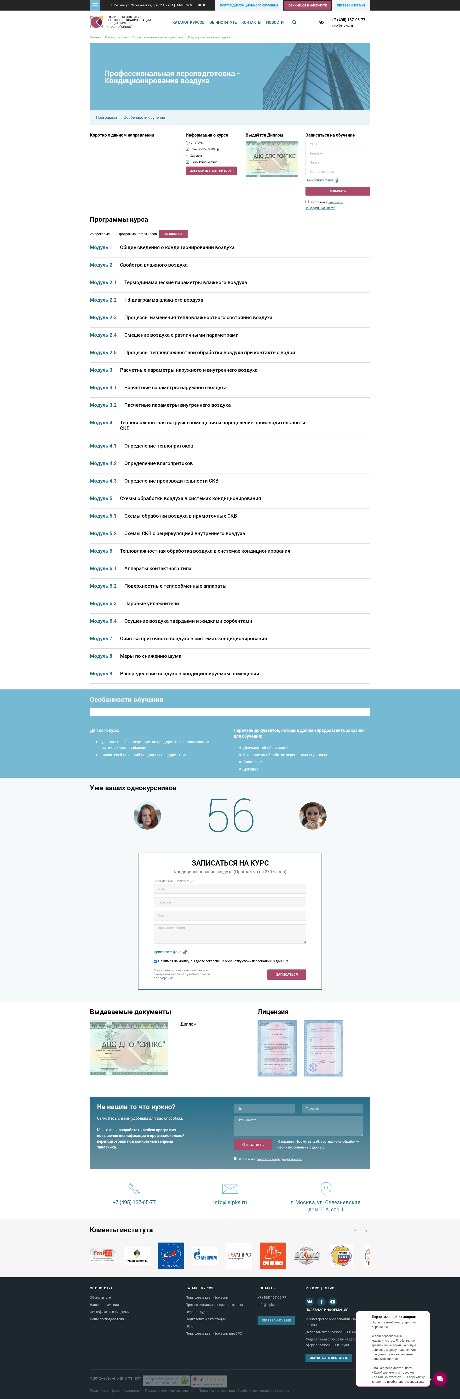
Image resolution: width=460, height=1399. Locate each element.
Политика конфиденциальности (115, 1390)
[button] (95, 5)
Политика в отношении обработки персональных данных (244, 1390)
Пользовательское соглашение (170, 1390)
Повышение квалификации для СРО (214, 1333)
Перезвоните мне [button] (351, 5)
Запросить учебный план (211, 170)
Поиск (294, 22)
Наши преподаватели (107, 1319)
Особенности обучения (144, 117)
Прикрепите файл (319, 180)
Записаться (173, 234)
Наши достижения (104, 1304)
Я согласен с (270, 1159)
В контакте (309, 1301)
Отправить (253, 1144)
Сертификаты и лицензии (110, 1311)
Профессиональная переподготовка (214, 1304)
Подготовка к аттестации (206, 1319)
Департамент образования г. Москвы (335, 1332)
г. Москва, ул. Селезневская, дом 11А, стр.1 (326, 1206)
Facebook (321, 1301)
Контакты (251, 22)
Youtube (332, 1301)
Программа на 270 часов (137, 234)
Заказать (338, 191)
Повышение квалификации (207, 1297)
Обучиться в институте (307, 5)
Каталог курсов (188, 22)
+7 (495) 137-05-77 (348, 19)
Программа (106, 117)
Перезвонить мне (276, 1320)
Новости (275, 22)
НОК (189, 1326)
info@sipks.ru (342, 25)
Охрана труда (196, 1311)
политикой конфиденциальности (279, 1159)
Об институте (223, 22)
